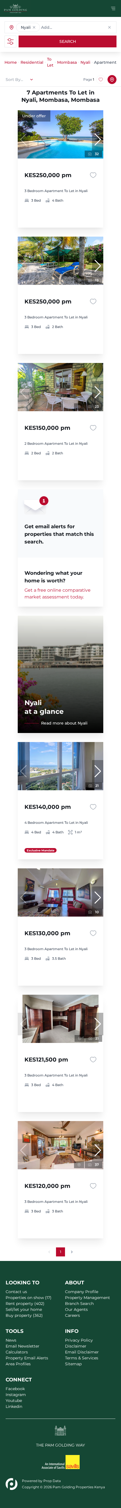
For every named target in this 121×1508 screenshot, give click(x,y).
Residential (32, 62)
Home (11, 62)
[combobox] (69, 27)
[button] (34, 27)
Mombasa (67, 62)
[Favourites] (93, 175)
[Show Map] (111, 79)
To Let (50, 62)
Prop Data (52, 1481)
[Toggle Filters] (10, 41)
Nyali (85, 62)
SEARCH (67, 41)
